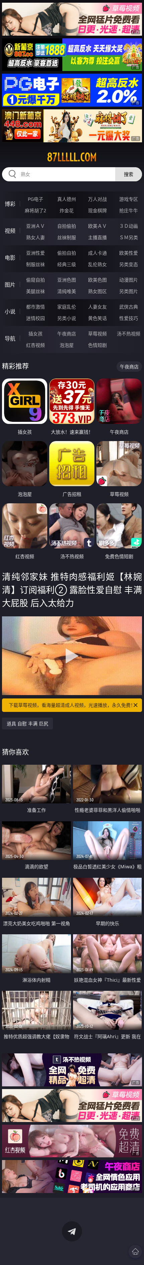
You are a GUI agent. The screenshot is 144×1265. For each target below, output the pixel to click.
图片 (10, 284)
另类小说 (66, 318)
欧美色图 (97, 280)
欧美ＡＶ (97, 226)
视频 (10, 230)
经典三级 (66, 264)
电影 (10, 257)
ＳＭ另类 (128, 237)
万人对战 (97, 199)
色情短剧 (97, 345)
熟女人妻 (35, 237)
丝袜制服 (66, 237)
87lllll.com (72, 157)
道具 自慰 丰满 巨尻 (27, 723)
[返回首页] (135, 1251)
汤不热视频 (128, 333)
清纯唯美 (66, 291)
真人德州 (66, 199)
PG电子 (35, 199)
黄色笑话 (97, 318)
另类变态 (128, 264)
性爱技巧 (128, 318)
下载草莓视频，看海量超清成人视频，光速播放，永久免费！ (72, 705)
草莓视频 (97, 333)
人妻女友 (97, 306)
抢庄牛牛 (128, 210)
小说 (10, 311)
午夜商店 (66, 333)
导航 (10, 338)
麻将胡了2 (35, 210)
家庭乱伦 (66, 306)
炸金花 (67, 210)
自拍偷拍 (66, 226)
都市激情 (35, 306)
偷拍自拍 (66, 253)
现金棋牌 (97, 210)
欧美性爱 (128, 253)
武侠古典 (128, 306)
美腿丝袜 (35, 291)
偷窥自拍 (35, 280)
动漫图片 (128, 280)
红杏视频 (35, 345)
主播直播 (97, 237)
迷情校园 (35, 318)
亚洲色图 (66, 280)
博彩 (10, 204)
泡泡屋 (67, 345)
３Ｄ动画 (128, 226)
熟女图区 (97, 291)
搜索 (128, 174)
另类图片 (128, 291)
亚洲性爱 (35, 253)
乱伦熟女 (97, 264)
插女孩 (35, 333)
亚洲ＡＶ (35, 226)
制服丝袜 (35, 264)
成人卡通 (97, 253)
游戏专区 (128, 199)
